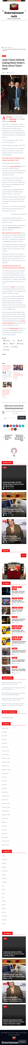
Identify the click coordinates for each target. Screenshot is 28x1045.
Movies (20, 626)
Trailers (4, 923)
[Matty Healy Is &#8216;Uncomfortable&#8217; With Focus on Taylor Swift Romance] (18, 367)
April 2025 (4, 788)
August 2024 (5, 818)
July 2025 (4, 777)
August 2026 (5, 728)
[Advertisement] (14, 32)
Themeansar (16, 1034)
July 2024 (4, 822)
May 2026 (4, 739)
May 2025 (4, 784)
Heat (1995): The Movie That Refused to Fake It (18, 592)
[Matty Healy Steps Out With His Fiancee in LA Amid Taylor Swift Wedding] (7, 372)
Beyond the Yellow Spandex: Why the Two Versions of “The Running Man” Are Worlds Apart (19, 602)
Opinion (14, 589)
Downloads (5, 871)
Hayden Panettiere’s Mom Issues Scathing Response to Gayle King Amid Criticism (13, 704)
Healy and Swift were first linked (11, 233)
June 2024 (4, 826)
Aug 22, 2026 (11, 488)
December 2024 (6, 803)
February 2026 (5, 751)
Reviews (4, 908)
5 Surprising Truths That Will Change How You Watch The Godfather (18, 620)
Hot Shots (4, 878)
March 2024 (5, 837)
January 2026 (5, 754)
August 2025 (5, 773)
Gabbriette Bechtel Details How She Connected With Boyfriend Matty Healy (6, 392)
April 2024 (4, 833)
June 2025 (4, 781)
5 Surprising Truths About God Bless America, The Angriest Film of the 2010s (19, 643)
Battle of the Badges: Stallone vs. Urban (17, 610)
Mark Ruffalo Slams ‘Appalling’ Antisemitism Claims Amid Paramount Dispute (12, 539)
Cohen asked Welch (15, 166)
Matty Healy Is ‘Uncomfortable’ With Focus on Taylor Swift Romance (18, 375)
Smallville (4, 916)
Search (5, 551)
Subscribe (21, 417)
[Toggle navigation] (3, 11)
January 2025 (5, 799)
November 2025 (6, 762)
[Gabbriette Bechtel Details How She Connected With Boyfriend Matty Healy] (7, 384)
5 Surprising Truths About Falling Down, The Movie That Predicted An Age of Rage (19, 652)
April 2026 (4, 743)
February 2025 (5, 796)
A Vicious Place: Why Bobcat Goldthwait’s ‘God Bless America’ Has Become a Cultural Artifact (19, 632)
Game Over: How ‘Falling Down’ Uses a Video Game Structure (19, 670)
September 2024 (6, 814)
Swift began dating (14, 328)
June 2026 (4, 735)
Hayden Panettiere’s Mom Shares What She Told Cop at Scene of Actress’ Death (13, 699)
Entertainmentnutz (14, 14)
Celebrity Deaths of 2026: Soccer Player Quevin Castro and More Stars (13, 484)
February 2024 (5, 841)
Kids (3, 886)
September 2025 (6, 769)
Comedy (4, 867)
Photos (3, 904)
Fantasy (4, 874)
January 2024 (5, 845)
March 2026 (5, 747)
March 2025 (5, 792)
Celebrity (4, 863)
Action (3, 856)
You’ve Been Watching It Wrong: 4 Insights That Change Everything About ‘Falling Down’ (19, 662)
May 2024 (4, 829)
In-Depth (14, 587)
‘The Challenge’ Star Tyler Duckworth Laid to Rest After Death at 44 (13, 511)
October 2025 (5, 766)
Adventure (4, 859)
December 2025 (6, 758)
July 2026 (4, 732)
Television (4, 920)
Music (3, 893)
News (4, 56)
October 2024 (5, 811)
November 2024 (6, 807)
